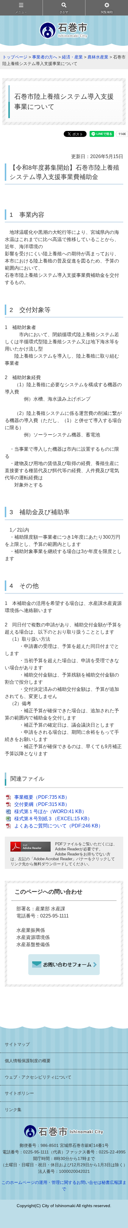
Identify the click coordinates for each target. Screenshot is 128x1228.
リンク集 (13, 1109)
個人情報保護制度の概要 (28, 1060)
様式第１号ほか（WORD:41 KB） (50, 811)
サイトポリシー (19, 1093)
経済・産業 (72, 57)
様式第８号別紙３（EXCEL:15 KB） (53, 818)
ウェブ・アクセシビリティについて (38, 1077)
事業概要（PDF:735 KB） (42, 797)
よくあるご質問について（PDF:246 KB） (58, 825)
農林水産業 (98, 57)
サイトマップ (17, 1044)
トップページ (14, 57)
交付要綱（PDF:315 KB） (42, 804)
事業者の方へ (44, 57)
